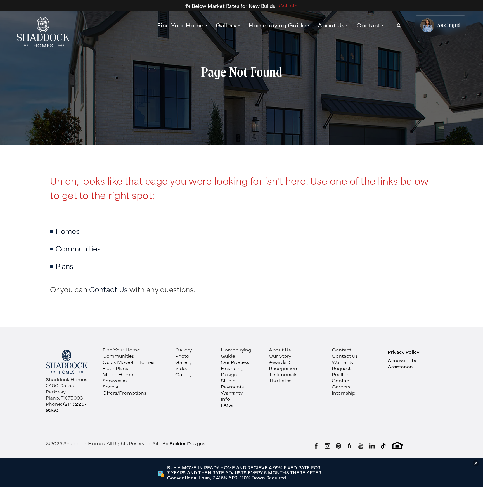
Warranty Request (343, 365)
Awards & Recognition (283, 365)
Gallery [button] (226, 25)
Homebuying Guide (236, 352)
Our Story (280, 356)
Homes (67, 230)
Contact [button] (368, 25)
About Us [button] (331, 25)
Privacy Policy (403, 352)
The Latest (281, 380)
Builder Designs (187, 443)
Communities (78, 248)
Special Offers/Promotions (124, 389)
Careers (341, 386)
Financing (232, 368)
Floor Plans (115, 368)
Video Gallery (183, 371)
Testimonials (283, 374)
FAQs (227, 405)
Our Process (235, 362)
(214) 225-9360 (66, 407)
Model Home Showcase (118, 377)
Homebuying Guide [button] (277, 25)
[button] (182, 25)
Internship (343, 392)
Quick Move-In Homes (128, 362)
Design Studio (229, 377)
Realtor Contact (341, 377)
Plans (64, 265)
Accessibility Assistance (402, 363)
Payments (232, 386)
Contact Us (108, 289)
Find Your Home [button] (180, 25)
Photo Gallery (183, 359)
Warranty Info (232, 395)
